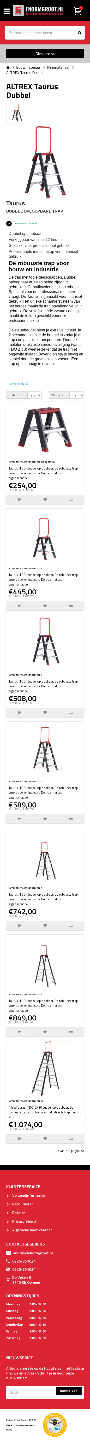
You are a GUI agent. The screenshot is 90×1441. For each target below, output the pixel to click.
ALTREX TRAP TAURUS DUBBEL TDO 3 (25, 568)
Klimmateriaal (58, 67)
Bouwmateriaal (28, 67)
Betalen (18, 1212)
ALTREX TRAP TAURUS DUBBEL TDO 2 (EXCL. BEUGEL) (32, 461)
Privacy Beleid (23, 1221)
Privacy (9, 1429)
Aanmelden (68, 1390)
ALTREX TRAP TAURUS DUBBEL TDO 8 (25, 994)
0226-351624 (24, 1261)
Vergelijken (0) (18, 383)
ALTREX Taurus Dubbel (24, 72)
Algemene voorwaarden (32, 1230)
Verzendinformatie (28, 1195)
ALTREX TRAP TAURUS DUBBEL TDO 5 (25, 781)
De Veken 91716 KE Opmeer (26, 1280)
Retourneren (22, 1204)
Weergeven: (59, 395)
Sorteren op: (17, 395)
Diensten (43, 53)
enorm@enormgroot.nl (33, 1253)
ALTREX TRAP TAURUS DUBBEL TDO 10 (26, 1100)
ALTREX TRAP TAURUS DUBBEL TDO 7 (25, 887)
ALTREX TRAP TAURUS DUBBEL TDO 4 (25, 674)
